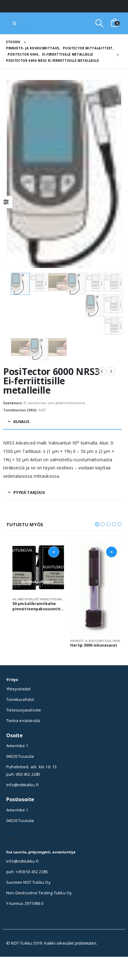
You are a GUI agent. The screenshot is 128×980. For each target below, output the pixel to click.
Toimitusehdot (20, 699)
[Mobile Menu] (14, 23)
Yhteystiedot (18, 689)
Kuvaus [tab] (21, 421)
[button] (97, 524)
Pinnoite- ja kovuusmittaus (90, 641)
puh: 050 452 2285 (23, 774)
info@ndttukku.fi (22, 785)
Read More (53, 552)
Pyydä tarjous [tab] (29, 492)
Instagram (11, 837)
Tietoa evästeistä (23, 720)
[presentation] (14, 173)
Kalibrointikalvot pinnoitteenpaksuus (41, 599)
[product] (38, 567)
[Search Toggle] (99, 23)
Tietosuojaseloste (23, 710)
